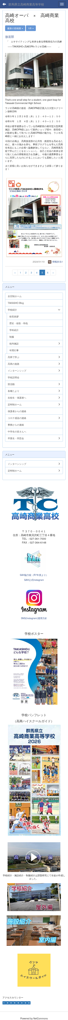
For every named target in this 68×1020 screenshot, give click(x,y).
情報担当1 (57, 261)
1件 (30, 28)
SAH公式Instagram (34, 579)
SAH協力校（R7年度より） (34, 575)
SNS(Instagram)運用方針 (34, 618)
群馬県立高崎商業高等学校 (26, 4)
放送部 (9, 36)
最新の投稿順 (14, 28)
